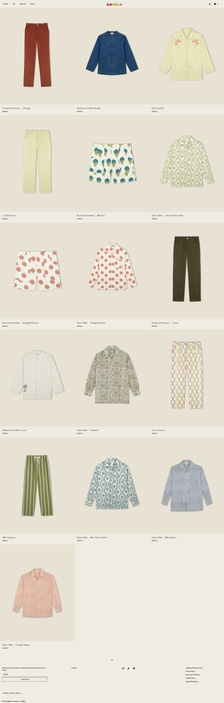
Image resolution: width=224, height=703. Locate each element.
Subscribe (112, 361)
